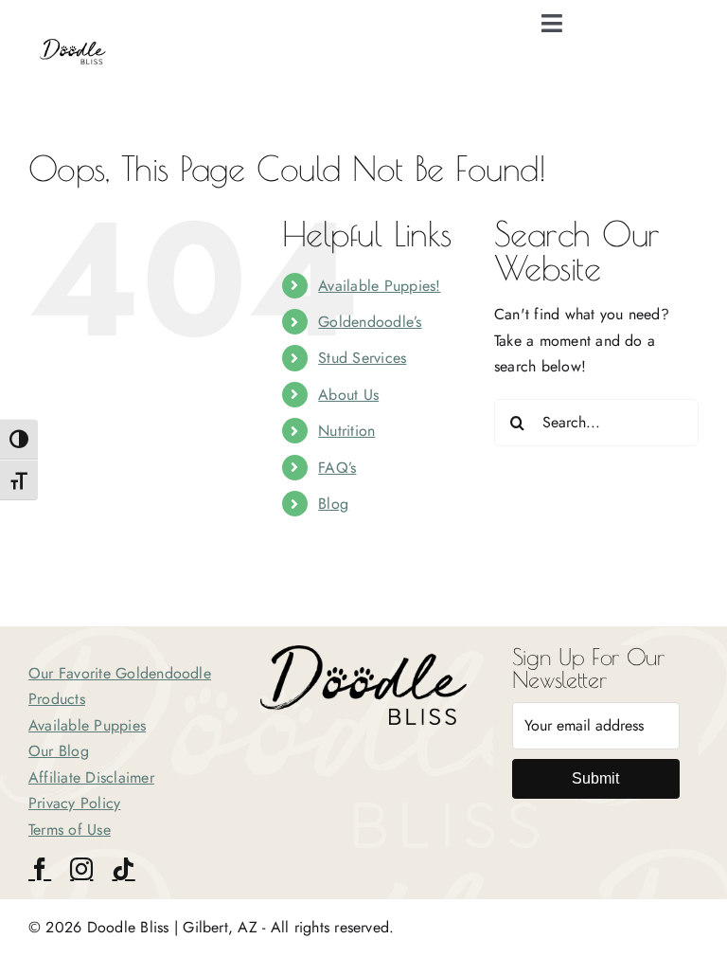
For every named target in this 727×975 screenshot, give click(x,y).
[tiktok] (123, 869)
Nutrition (346, 431)
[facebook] (39, 869)
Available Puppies (87, 725)
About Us (348, 395)
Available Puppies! (379, 286)
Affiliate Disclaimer (91, 777)
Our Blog (58, 751)
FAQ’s (337, 467)
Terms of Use (69, 829)
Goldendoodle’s (369, 322)
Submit (595, 778)
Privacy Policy (74, 803)
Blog (333, 504)
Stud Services (362, 358)
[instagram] (81, 869)
